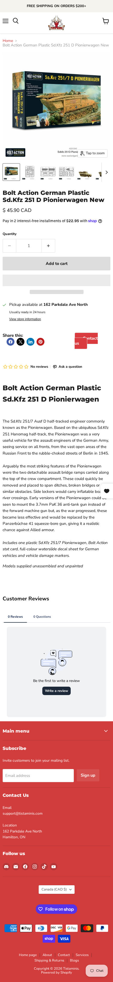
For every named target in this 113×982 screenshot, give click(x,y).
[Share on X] (20, 342)
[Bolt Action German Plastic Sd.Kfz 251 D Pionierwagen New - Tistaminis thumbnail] (29, 172)
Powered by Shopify (56, 972)
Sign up (88, 775)
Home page (28, 955)
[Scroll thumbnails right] (105, 172)
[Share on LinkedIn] (30, 342)
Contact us (86, 340)
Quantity (10, 234)
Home (8, 41)
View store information (25, 319)
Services (82, 955)
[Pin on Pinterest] (40, 342)
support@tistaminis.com (23, 813)
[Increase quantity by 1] (48, 246)
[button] (56, 280)
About (47, 955)
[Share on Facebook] (10, 342)
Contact (64, 955)
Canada (54, 889)
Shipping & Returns (49, 960)
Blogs (74, 960)
